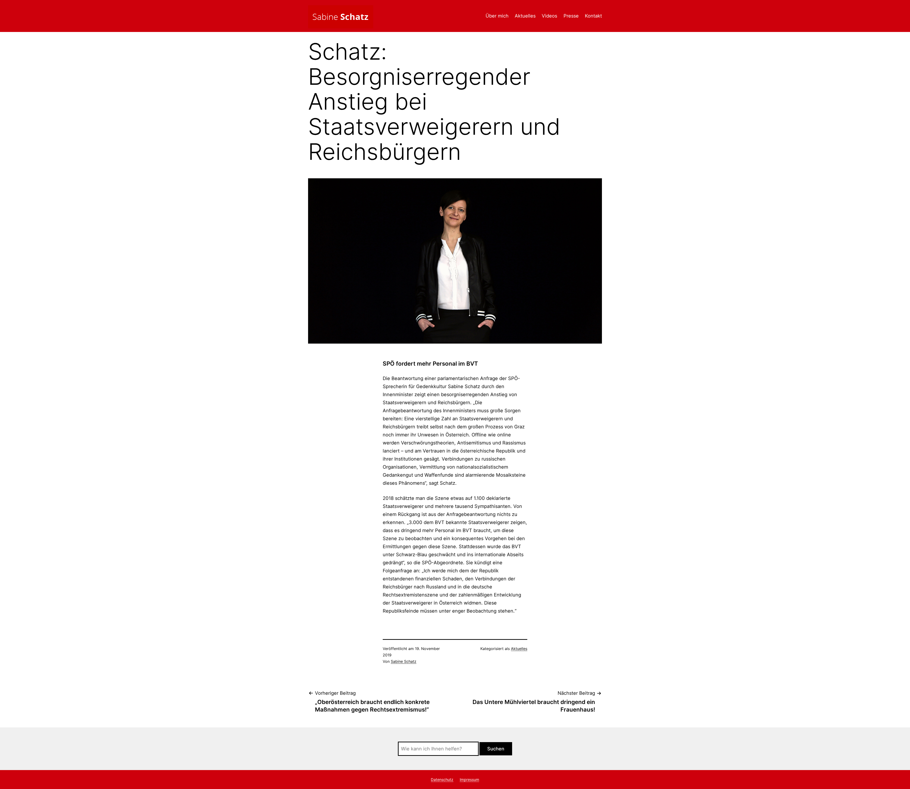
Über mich (497, 16)
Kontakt (593, 16)
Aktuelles (525, 16)
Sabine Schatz (403, 661)
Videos (549, 16)
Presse (571, 16)
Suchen (495, 749)
